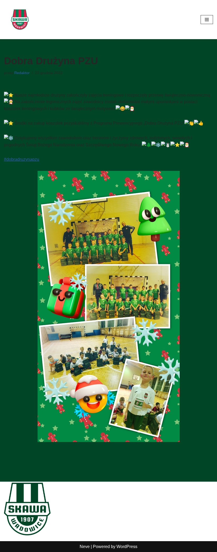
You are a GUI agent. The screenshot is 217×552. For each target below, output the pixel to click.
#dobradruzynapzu (21, 159)
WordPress (126, 546)
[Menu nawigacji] (207, 19)
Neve (85, 546)
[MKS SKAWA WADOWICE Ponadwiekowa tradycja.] (20, 19)
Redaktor (22, 73)
